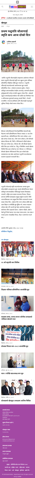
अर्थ (13, 470)
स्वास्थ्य (27, 467)
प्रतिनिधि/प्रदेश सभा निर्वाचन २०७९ (19, 464)
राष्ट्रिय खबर (22, 467)
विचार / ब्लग (8, 470)
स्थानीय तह (7, 467)
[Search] (2, 7)
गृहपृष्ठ (2, 26)
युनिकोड (22, 470)
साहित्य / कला (14, 467)
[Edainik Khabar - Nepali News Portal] (17, 8)
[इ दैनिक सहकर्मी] (3, 42)
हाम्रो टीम (27, 470)
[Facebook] (17, 1)
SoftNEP (19, 476)
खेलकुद (17, 470)
